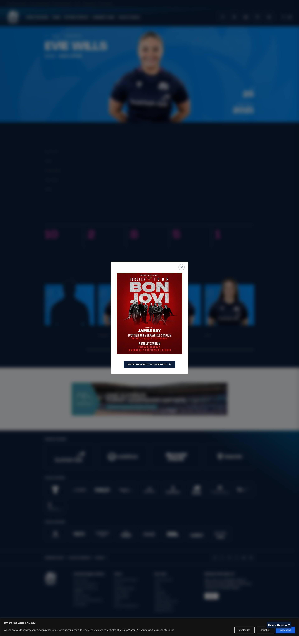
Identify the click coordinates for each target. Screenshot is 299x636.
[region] (149, 627)
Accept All (285, 629)
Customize (244, 629)
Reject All (265, 629)
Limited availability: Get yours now (147, 364)
